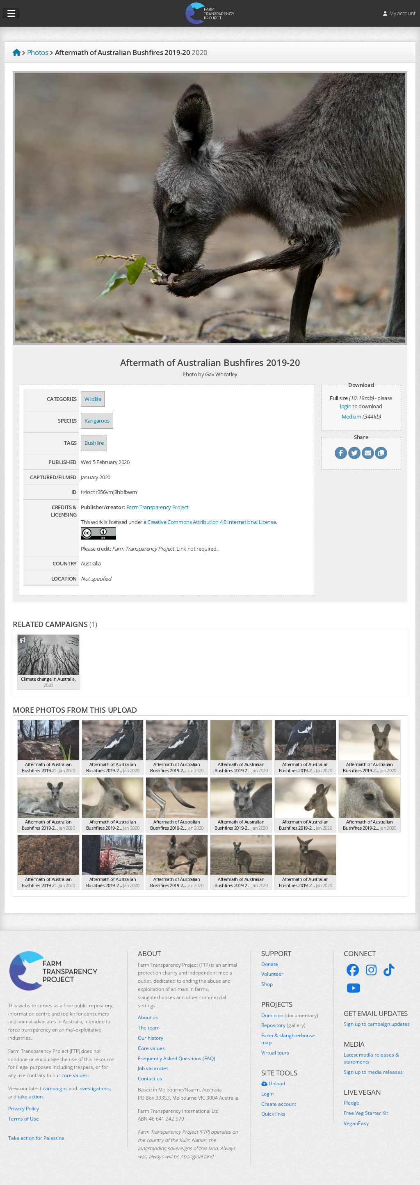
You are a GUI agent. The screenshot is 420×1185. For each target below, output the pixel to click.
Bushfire (93, 442)
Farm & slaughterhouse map (288, 1039)
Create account (278, 1104)
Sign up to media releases (373, 1072)
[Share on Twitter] (354, 453)
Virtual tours (275, 1053)
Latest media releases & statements (371, 1058)
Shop (267, 984)
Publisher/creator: (103, 507)
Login (267, 1094)
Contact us (150, 1078)
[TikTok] (389, 970)
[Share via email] (368, 453)
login (345, 406)
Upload (276, 1083)
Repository (283, 1025)
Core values (151, 1048)
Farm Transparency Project (157, 507)
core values (75, 1075)
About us (148, 1017)
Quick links (273, 1114)
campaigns (55, 1088)
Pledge (351, 1103)
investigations (94, 1088)
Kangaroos (97, 420)
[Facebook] (353, 970)
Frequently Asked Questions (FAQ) (176, 1058)
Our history (150, 1038)
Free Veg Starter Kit (366, 1113)
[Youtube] (353, 988)
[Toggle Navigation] (11, 13)
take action (30, 1096)
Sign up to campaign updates (377, 1024)
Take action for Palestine (36, 1138)
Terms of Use (23, 1119)
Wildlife (92, 399)
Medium (351, 416)
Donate (269, 964)
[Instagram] (371, 970)
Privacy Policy (23, 1108)
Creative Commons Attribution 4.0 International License (211, 522)
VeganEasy (356, 1123)
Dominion (289, 1015)
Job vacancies (153, 1068)
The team (149, 1028)
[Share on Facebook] (341, 453)
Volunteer (272, 974)
